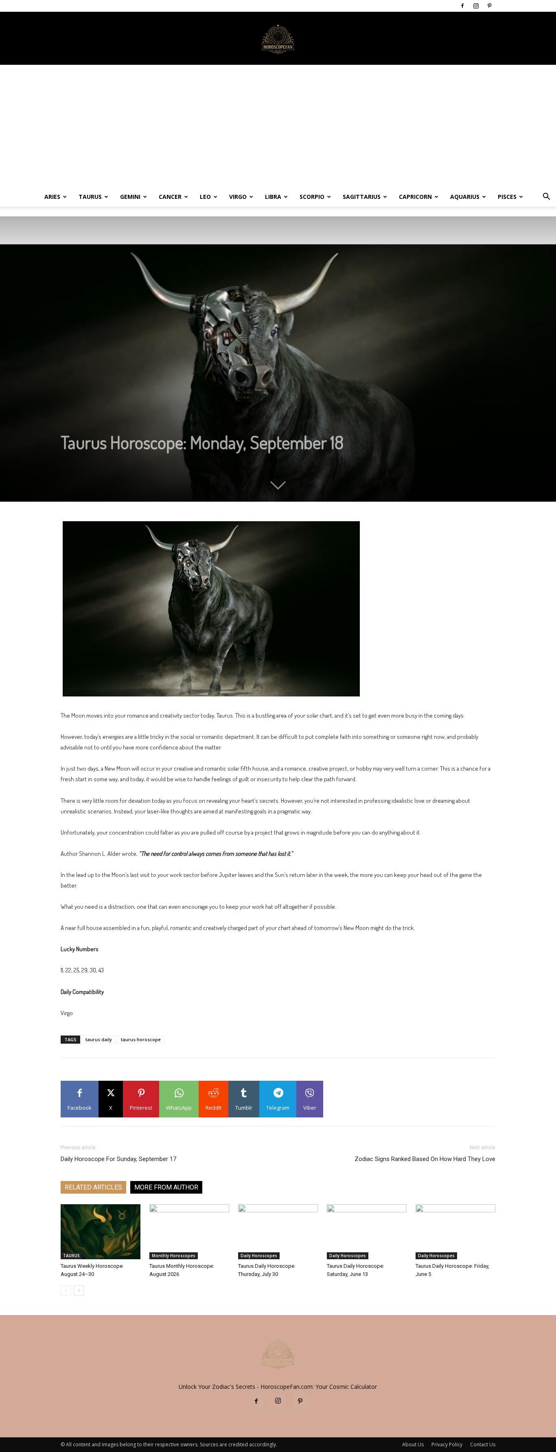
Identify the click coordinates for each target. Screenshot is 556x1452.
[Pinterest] (489, 5)
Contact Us (482, 1444)
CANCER (170, 197)
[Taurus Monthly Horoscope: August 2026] (189, 1231)
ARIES (52, 197)
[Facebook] (462, 5)
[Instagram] (476, 5)
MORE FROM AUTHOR (166, 1187)
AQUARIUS (464, 197)
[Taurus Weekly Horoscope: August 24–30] (100, 1231)
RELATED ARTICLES (93, 1187)
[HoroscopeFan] (278, 38)
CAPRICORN (415, 197)
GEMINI (130, 197)
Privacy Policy (446, 1444)
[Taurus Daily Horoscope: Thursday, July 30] (278, 1231)
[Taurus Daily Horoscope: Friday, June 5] (455, 1231)
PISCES (507, 197)
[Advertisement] (278, 126)
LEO (205, 197)
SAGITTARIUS (362, 197)
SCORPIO (312, 197)
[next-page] (79, 1290)
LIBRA (273, 197)
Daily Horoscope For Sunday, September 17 (118, 1159)
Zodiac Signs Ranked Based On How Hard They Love (425, 1159)
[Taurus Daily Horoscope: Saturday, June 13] (367, 1231)
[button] (546, 197)
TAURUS (90, 197)
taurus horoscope (141, 1039)
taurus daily (98, 1039)
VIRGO (238, 197)
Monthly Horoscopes (173, 1255)
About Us (413, 1444)
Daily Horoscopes (259, 1255)
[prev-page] (66, 1290)
